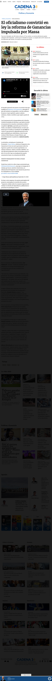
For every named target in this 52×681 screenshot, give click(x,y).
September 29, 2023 (23, 177)
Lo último (40, 47)
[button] (27, 58)
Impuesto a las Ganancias (15, 109)
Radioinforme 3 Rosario (39, 86)
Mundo (36, 77)
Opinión (13, 1)
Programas (19, 1)
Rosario (34, 9)
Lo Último (17, 9)
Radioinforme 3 (38, 51)
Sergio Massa (11, 144)
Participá (46, 1)
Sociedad (37, 59)
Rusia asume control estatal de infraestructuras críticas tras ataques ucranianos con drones (41, 80)
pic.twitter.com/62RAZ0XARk (9, 173)
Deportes (4, 1)
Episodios (39, 98)
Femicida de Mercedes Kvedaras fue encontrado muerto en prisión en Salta (41, 63)
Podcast (37, 114)
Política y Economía (6, 18)
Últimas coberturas (26, 1)
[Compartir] (22, 102)
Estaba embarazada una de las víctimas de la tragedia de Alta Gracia (40, 54)
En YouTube (39, 1)
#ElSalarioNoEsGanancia (8, 166)
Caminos (9, 1)
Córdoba (28, 9)
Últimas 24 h (33, 1)
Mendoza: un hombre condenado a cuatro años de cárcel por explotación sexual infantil (41, 71)
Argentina (22, 9)
